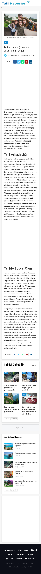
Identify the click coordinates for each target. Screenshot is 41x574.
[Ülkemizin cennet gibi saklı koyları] (8, 455)
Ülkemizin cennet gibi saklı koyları (25, 453)
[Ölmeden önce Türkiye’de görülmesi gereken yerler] (11, 398)
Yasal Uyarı (24, 567)
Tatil (22, 554)
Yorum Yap (21, 428)
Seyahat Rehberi (15, 559)
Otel (12, 554)
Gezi (6, 42)
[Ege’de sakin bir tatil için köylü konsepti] (8, 474)
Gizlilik (30, 567)
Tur (31, 554)
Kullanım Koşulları (14, 567)
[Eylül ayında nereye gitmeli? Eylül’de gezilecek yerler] (11, 377)
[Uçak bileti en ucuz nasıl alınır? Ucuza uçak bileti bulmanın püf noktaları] (29, 398)
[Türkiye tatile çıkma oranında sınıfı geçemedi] (8, 446)
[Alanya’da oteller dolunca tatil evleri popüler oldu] (8, 483)
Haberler (24, 550)
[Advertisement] (20, 85)
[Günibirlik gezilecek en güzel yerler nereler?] (29, 377)
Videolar (31, 559)
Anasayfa (11, 550)
